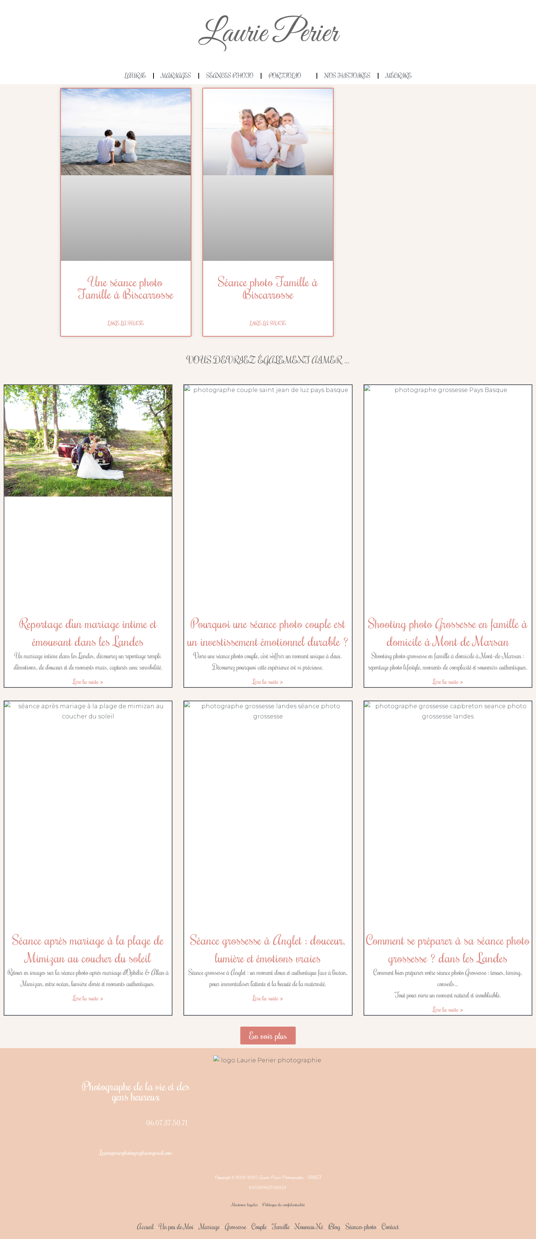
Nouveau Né (309, 1226)
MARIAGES (176, 75)
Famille (281, 1226)
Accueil (145, 1226)
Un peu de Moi (176, 1226)
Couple (259, 1226)
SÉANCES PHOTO (229, 75)
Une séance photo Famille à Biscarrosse (126, 287)
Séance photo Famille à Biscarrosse (268, 287)
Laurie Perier (268, 34)
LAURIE (135, 75)
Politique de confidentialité (283, 1204)
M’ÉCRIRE (399, 75)
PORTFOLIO (285, 75)
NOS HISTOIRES (347, 75)
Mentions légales (245, 1204)
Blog (334, 1226)
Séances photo (361, 1226)
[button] (268, 1035)
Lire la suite (126, 323)
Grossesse (235, 1226)
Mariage (209, 1226)
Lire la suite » (88, 681)
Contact (390, 1226)
